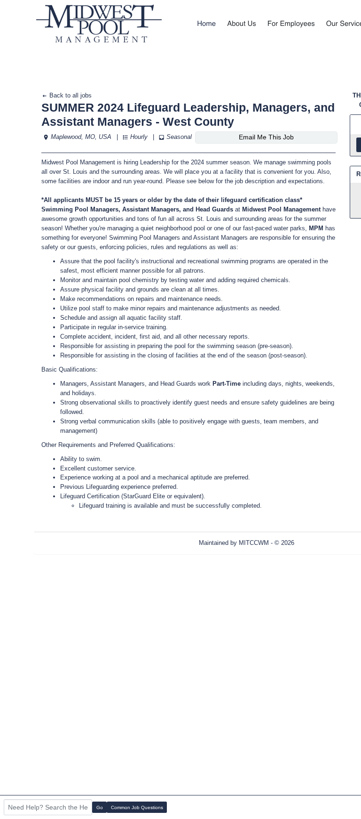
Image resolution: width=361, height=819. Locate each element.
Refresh (321, 542)
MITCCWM (254, 542)
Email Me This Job (266, 137)
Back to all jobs (69, 95)
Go (99, 807)
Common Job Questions (137, 807)
